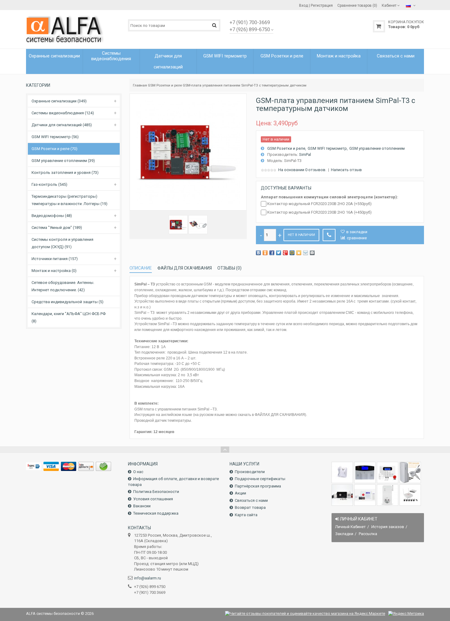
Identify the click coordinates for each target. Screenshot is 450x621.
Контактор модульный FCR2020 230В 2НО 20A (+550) (319, 203)
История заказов (387, 526)
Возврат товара (250, 507)
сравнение (357, 238)
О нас (138, 471)
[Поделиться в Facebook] (271, 252)
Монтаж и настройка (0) (54, 270)
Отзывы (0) (229, 268)
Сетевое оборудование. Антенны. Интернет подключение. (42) (63, 286)
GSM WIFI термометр (327, 148)
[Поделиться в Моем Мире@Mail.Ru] (292, 252)
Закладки (344, 533)
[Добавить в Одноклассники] (265, 252)
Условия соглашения (153, 499)
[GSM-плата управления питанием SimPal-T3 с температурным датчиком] (178, 224)
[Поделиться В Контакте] (258, 252)
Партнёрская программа (258, 486)
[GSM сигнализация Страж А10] (342, 495)
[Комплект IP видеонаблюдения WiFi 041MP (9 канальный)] (410, 495)
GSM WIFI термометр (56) (55, 136)
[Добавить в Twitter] (278, 252)
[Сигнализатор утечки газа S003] (342, 472)
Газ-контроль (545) (49, 184)
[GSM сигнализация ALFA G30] (364, 472)
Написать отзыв (346, 169)
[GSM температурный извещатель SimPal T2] (410, 472)
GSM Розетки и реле (165, 85)
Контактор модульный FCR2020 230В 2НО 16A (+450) (319, 212)
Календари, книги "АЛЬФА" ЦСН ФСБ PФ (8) (69, 317)
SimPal (305, 154)
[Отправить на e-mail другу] (305, 252)
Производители (250, 471)
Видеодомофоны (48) (52, 215)
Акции (240, 493)
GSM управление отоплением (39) (63, 160)
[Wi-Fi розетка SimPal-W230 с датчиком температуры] (387, 495)
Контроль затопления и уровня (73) (65, 172)
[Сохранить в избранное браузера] (298, 252)
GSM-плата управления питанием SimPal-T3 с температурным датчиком (244, 85)
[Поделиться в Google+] (285, 252)
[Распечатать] (312, 252)
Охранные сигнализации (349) (59, 101)
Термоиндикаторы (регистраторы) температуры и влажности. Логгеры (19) (69, 200)
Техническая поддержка (155, 513)
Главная (140, 85)
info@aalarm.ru (147, 578)
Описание (140, 268)
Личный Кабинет (350, 526)
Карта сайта (246, 515)
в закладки (356, 232)
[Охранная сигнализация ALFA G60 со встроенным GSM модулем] (364, 495)
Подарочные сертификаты (260, 478)
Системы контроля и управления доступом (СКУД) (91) (62, 243)
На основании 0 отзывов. (302, 169)
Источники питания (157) (55, 258)
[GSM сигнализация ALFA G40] (387, 472)
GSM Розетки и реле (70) (54, 148)
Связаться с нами (251, 500)
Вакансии (142, 506)
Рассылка (368, 533)
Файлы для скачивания (184, 268)
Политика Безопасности (156, 491)
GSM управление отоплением (377, 148)
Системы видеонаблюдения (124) (63, 113)
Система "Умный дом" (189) (57, 227)
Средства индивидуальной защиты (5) (67, 301)
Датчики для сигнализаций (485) (62, 125)
